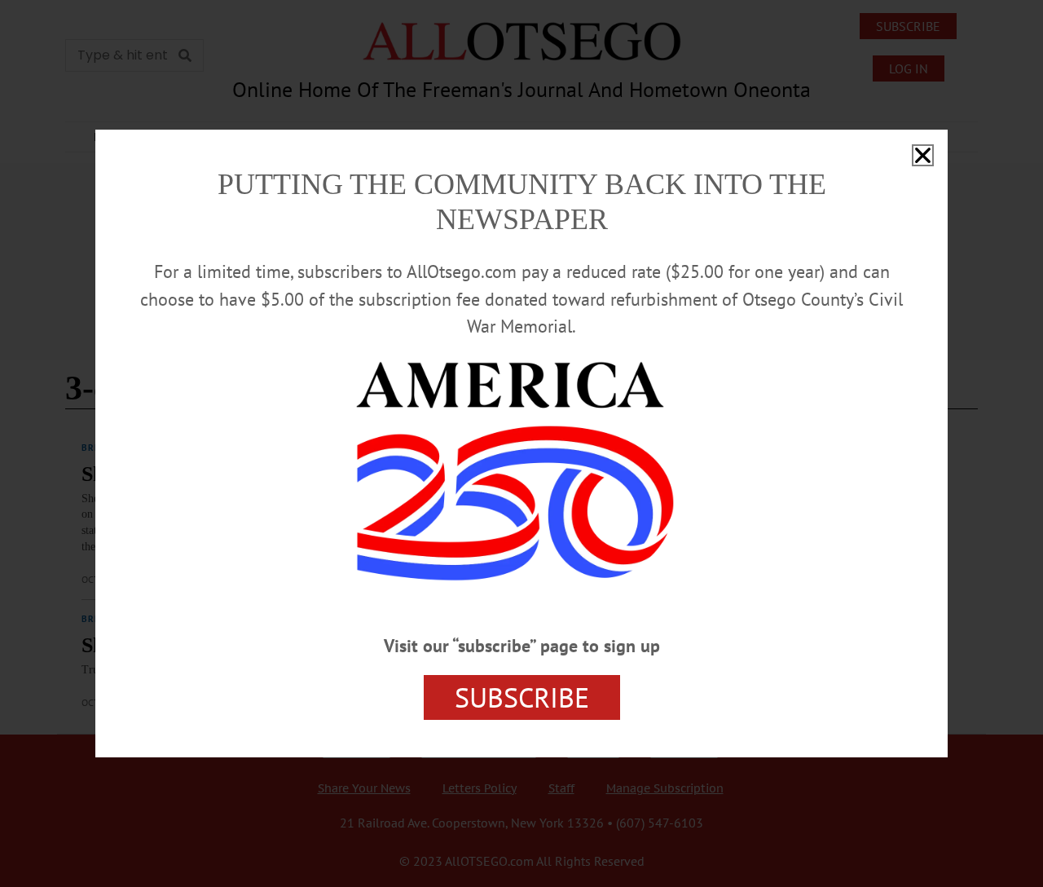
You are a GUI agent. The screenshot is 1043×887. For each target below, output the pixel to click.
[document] (521, 443)
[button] (923, 155)
